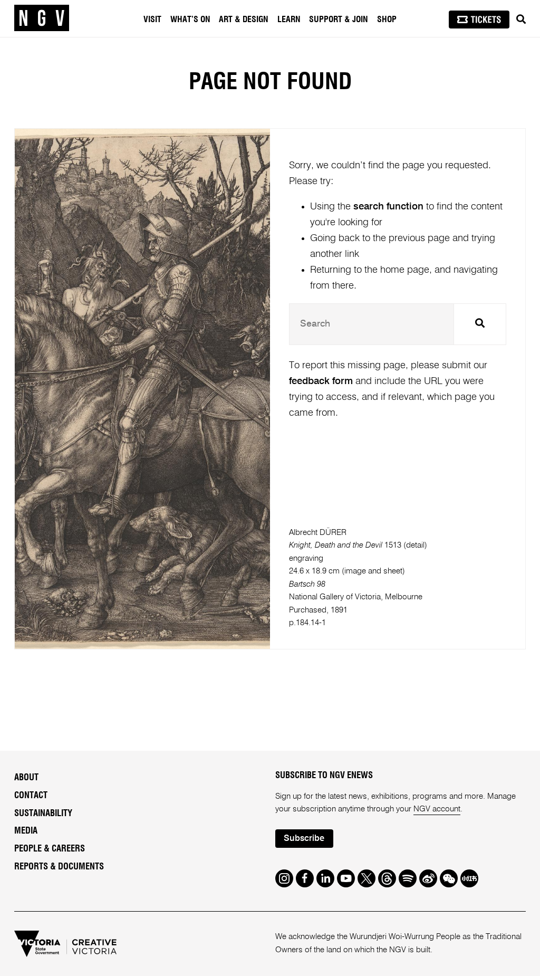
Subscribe (304, 838)
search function (388, 207)
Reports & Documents (59, 867)
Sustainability (43, 813)
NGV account (436, 809)
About (26, 777)
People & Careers (49, 849)
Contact (30, 795)
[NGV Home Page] (41, 18)
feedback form (321, 381)
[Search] (521, 19)
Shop (387, 19)
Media (25, 831)
